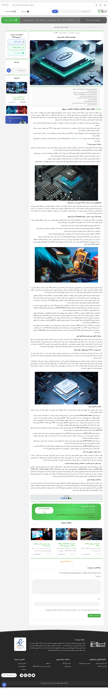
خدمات (63, 20)
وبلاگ (59, 20)
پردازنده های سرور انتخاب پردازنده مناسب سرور (85, 89)
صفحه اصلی (99, 27)
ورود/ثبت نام (9, 11)
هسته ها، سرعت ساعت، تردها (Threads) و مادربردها (85, 94)
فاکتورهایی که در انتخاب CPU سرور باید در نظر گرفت (85, 92)
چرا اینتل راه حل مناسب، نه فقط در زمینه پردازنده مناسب (84, 103)
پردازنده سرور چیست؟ (92, 91)
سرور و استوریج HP (71, 20)
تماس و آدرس (22, 663)
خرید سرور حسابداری (101, 663)
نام (99, 599)
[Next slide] (35, 524)
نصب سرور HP (67, 663)
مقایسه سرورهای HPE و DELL (92, 545)
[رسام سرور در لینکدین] (105, 5)
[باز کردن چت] (4, 685)
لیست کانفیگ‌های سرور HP (41, 20)
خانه (78, 20)
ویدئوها (48, 663)
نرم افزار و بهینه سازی (92, 104)
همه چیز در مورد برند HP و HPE (41, 666)
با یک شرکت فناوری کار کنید (90, 101)
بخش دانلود (68, 666)
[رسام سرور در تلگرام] (96, 5)
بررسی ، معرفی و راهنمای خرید (77, 27)
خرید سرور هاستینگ (84, 663)
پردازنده (98, 109)
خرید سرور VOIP (102, 666)
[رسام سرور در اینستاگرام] (100, 5)
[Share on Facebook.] (66, 498)
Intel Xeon (79, 138)
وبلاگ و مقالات (91, 27)
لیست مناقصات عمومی (29, 20)
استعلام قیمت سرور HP (9, 20)
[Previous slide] (32, 524)
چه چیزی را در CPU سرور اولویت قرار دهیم (87, 98)
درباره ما (24, 669)
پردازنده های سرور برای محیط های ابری (88, 96)
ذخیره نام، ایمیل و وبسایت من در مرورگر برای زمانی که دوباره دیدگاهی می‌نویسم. (72, 610)
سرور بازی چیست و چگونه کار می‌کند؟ (42, 545)
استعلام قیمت (22, 666)
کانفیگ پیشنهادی (52, 20)
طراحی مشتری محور (92, 99)
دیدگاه (98, 576)
